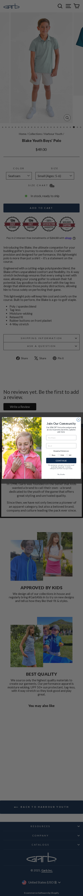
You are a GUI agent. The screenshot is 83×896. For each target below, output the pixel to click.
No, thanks (61, 474)
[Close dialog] (78, 420)
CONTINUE (61, 460)
